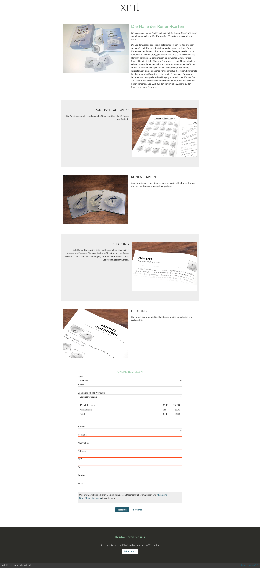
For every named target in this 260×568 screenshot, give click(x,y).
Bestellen (122, 510)
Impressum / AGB (249, 565)
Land (80, 377)
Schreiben (129, 551)
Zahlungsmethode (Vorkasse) (91, 393)
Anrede (81, 427)
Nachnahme (83, 443)
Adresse (82, 451)
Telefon (81, 475)
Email (80, 483)
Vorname (82, 435)
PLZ (80, 459)
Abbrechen (137, 510)
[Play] (96, 49)
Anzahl (81, 385)
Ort (79, 467)
